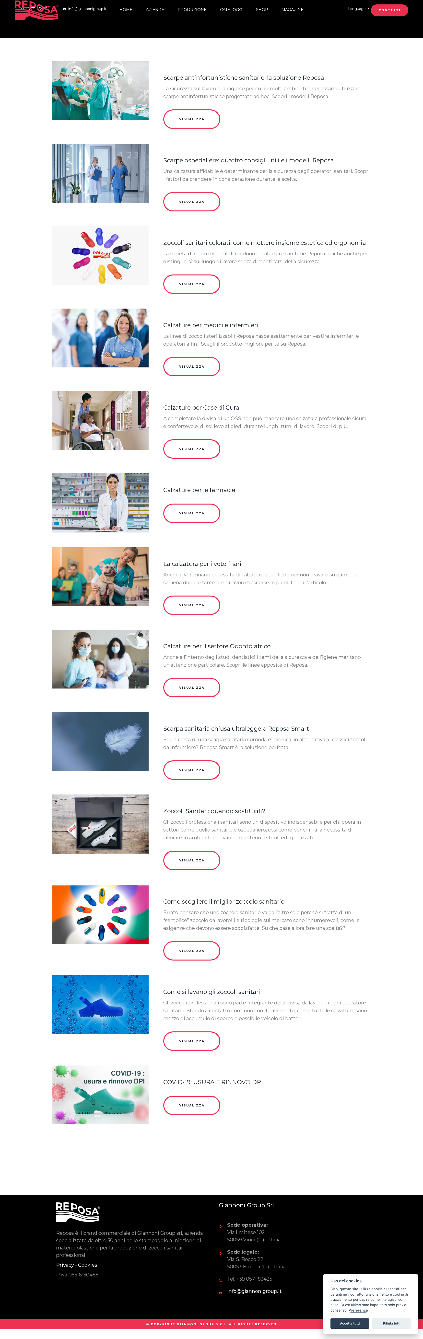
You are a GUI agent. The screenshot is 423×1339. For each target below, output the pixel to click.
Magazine (293, 9)
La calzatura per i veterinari (202, 563)
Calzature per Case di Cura (201, 407)
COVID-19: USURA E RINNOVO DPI (213, 1082)
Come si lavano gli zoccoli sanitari (211, 991)
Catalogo (231, 9)
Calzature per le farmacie (199, 490)
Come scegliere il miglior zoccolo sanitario (224, 901)
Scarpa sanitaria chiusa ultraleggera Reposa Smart (236, 728)
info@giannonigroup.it (254, 1291)
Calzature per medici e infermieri (210, 325)
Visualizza (191, 119)
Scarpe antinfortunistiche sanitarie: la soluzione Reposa (243, 77)
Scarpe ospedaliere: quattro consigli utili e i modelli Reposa (248, 160)
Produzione (192, 9)
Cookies (87, 1265)
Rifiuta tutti (391, 1323)
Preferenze (358, 1310)
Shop (262, 9)
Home (125, 9)
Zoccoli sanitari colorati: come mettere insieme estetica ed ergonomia (264, 242)
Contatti (389, 10)
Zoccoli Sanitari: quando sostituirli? (214, 811)
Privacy (65, 1265)
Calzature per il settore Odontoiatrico (217, 646)
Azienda (155, 9)
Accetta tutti (350, 1323)
